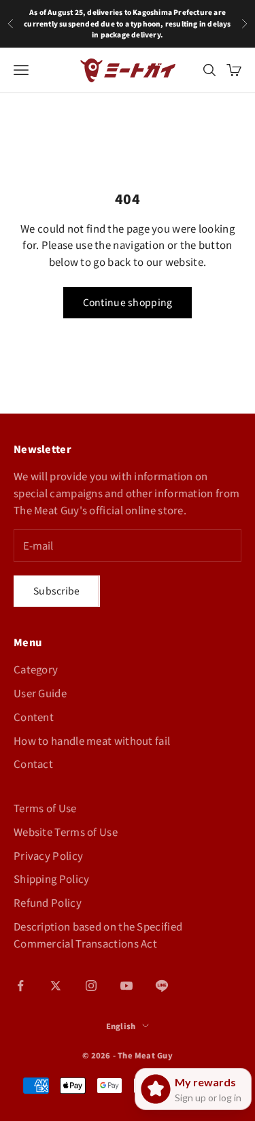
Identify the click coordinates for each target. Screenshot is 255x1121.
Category (36, 669)
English (121, 1025)
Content (34, 716)
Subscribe (56, 590)
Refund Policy (48, 902)
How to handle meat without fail (92, 740)
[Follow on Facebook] (20, 985)
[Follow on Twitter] (56, 985)
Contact (33, 763)
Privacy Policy (48, 855)
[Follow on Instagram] (91, 985)
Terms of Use (45, 808)
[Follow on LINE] (162, 985)
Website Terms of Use (66, 831)
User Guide (40, 693)
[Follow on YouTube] (126, 985)
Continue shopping (128, 302)
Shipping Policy (52, 878)
